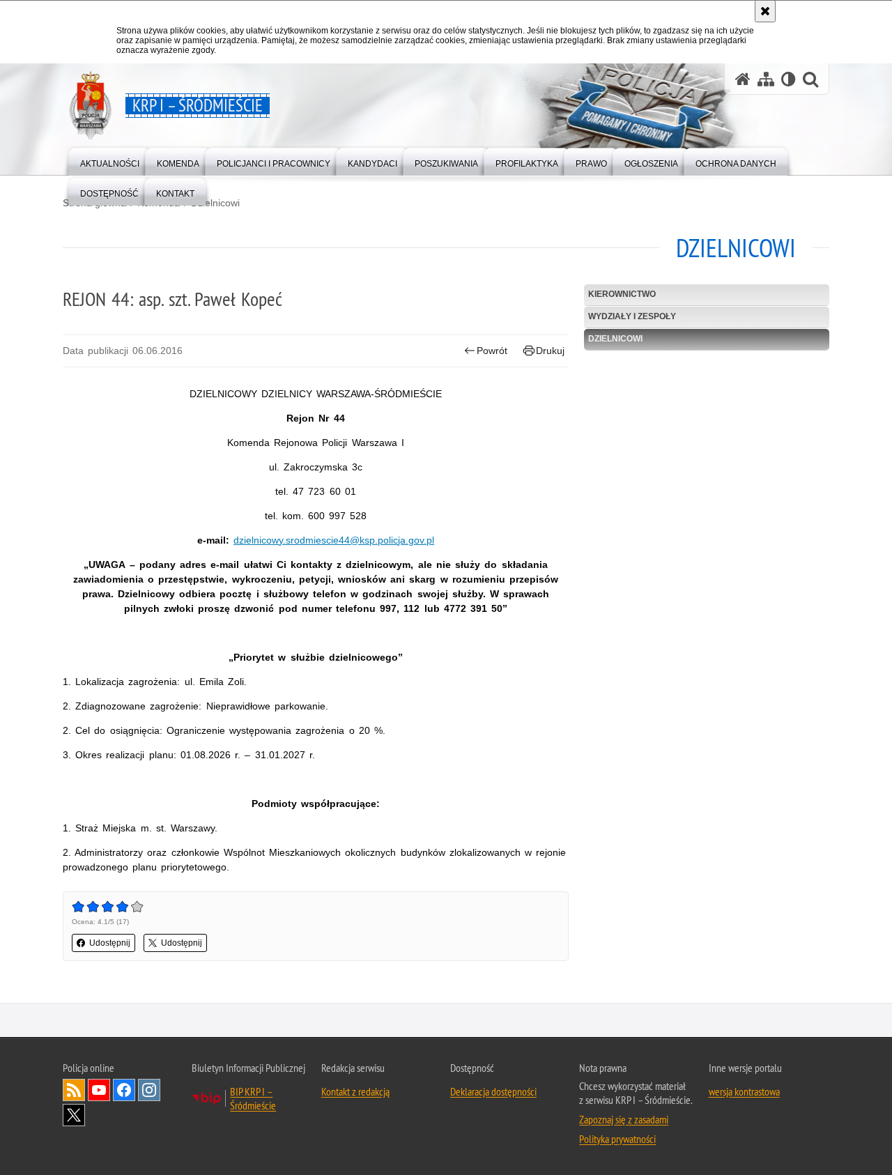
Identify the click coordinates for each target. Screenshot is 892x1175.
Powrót (492, 350)
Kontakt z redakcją (355, 1091)
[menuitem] (110, 161)
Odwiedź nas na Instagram (149, 1090)
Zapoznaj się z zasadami (623, 1119)
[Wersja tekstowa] (788, 79)
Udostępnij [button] (109, 943)
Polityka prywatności (617, 1139)
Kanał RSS (74, 1090)
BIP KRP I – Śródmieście (253, 1098)
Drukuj (550, 350)
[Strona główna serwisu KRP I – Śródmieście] (743, 79)
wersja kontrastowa (744, 1091)
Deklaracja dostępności (493, 1091)
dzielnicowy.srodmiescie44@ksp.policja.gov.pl (333, 540)
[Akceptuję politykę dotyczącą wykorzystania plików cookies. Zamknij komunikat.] (765, 11)
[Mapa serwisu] (766, 79)
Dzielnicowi (215, 202)
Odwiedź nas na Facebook (124, 1090)
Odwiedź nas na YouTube (99, 1090)
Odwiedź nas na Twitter (74, 1115)
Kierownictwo (622, 294)
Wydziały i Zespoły (632, 316)
